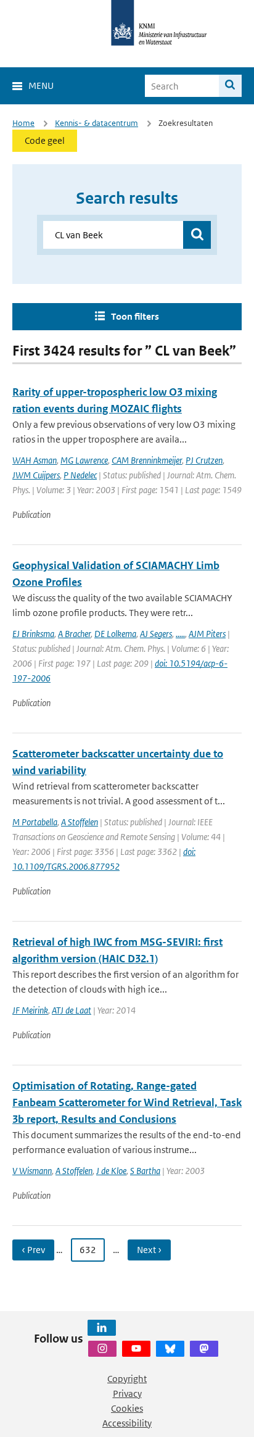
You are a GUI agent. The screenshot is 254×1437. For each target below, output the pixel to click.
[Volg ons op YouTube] (136, 1348)
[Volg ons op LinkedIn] (101, 1327)
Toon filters (135, 316)
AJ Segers (156, 633)
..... (180, 633)
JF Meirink (30, 1010)
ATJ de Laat (71, 1010)
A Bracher (74, 633)
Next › (149, 1250)
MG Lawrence (84, 460)
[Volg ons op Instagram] (102, 1348)
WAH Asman (34, 460)
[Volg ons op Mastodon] (204, 1348)
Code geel (45, 140)
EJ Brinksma (33, 633)
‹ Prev (33, 1250)
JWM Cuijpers (36, 475)
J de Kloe (111, 1171)
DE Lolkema (115, 633)
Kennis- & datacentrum (96, 123)
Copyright (127, 1379)
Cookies (127, 1408)
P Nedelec (80, 475)
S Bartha (145, 1171)
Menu (41, 85)
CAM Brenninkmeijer (147, 460)
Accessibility (127, 1423)
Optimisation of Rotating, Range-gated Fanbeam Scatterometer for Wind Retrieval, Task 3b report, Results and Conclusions (127, 1102)
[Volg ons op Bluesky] (170, 1348)
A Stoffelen (79, 822)
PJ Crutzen (204, 460)
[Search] (230, 86)
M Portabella (34, 822)
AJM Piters (207, 633)
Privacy (127, 1393)
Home (23, 123)
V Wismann (32, 1171)
